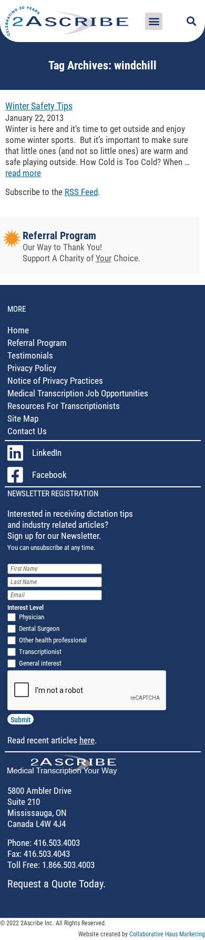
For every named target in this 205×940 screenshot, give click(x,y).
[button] (153, 21)
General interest (40, 663)
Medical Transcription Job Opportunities (77, 393)
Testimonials (30, 355)
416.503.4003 (56, 842)
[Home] (62, 772)
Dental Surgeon (39, 628)
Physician (31, 617)
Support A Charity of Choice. (81, 258)
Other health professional (53, 640)
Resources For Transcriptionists (63, 406)
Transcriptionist (40, 652)
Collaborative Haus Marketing (167, 934)
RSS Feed (81, 192)
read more (23, 173)
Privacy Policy (31, 368)
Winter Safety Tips (39, 105)
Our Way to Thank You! (62, 247)
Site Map (22, 418)
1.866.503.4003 (67, 865)
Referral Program (59, 235)
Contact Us (27, 431)
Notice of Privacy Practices (55, 380)
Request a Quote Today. (56, 883)
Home (18, 330)
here (87, 740)
